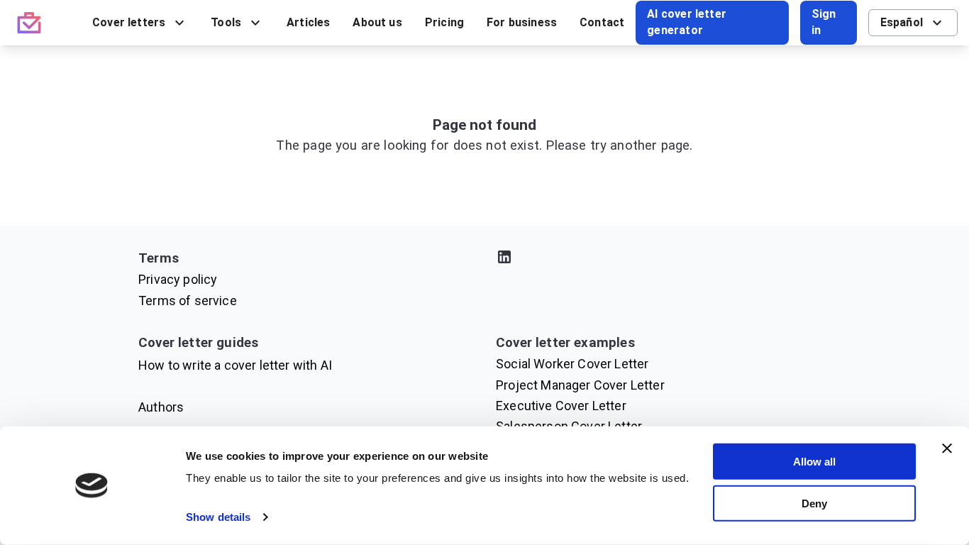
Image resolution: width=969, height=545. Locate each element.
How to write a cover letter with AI (235, 365)
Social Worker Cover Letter (572, 363)
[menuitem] (140, 22)
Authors (161, 407)
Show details (218, 517)
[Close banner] (947, 448)
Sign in (824, 22)
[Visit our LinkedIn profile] (663, 259)
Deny (814, 503)
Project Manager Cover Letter (580, 385)
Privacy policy (177, 279)
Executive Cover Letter (561, 405)
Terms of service (187, 300)
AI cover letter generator (686, 22)
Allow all (814, 462)
